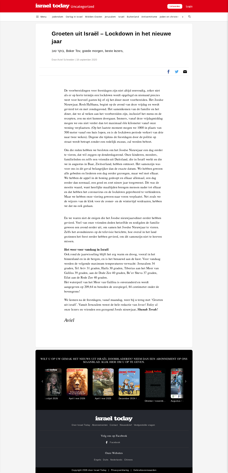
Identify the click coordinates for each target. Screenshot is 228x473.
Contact (114, 425)
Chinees (128, 459)
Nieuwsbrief (126, 425)
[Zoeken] (188, 16)
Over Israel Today (81, 425)
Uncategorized (82, 6)
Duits (105, 459)
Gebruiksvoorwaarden (144, 470)
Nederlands (116, 459)
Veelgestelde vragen (144, 425)
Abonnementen (100, 425)
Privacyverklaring (120, 470)
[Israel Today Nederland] (52, 6)
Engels (97, 459)
